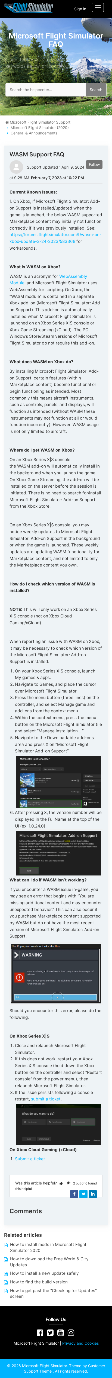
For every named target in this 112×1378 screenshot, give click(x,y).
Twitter (83, 1194)
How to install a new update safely (44, 1273)
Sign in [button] (80, 9)
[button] (61, 1183)
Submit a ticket (30, 1158)
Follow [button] (94, 164)
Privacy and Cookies (80, 1343)
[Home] (29, 7)
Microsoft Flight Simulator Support (40, 122)
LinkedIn (93, 1194)
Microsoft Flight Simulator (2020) (40, 127)
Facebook (74, 1194)
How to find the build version (39, 1281)
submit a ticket (46, 1099)
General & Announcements (34, 133)
